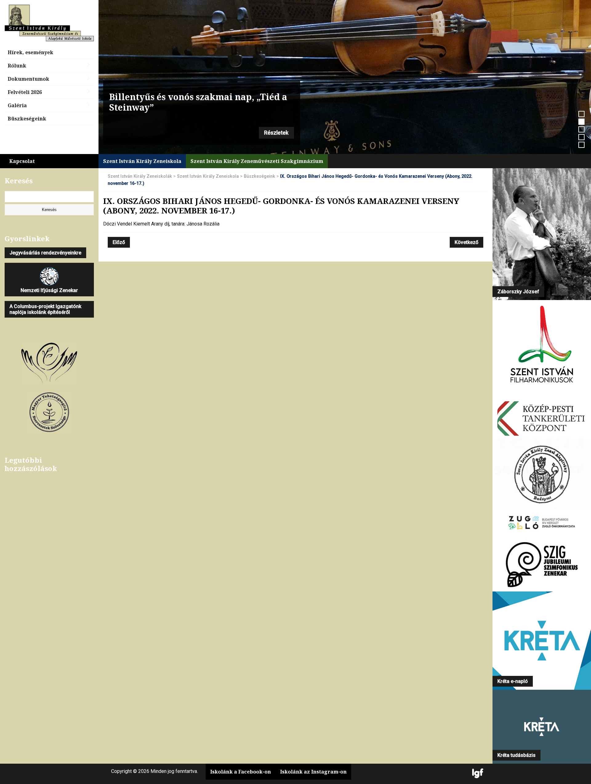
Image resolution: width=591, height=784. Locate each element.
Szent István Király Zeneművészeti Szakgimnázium (257, 161)
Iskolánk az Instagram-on (313, 771)
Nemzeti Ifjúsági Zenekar (49, 290)
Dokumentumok (28, 78)
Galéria (17, 105)
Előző (119, 242)
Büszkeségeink (27, 118)
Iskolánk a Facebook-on (240, 771)
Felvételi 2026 (25, 92)
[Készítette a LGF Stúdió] (478, 774)
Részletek (276, 133)
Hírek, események (30, 52)
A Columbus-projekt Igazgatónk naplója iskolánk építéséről (45, 309)
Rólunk (17, 65)
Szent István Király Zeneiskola (142, 161)
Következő (466, 242)
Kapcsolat (22, 161)
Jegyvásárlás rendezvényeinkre (45, 253)
